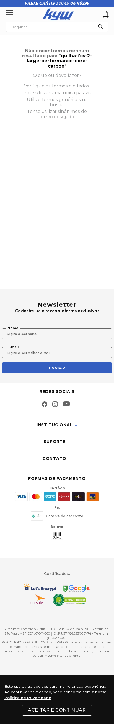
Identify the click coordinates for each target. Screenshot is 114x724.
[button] (57, 425)
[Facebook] (44, 404)
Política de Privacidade (27, 697)
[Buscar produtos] (101, 27)
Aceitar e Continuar (57, 710)
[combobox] (57, 27)
